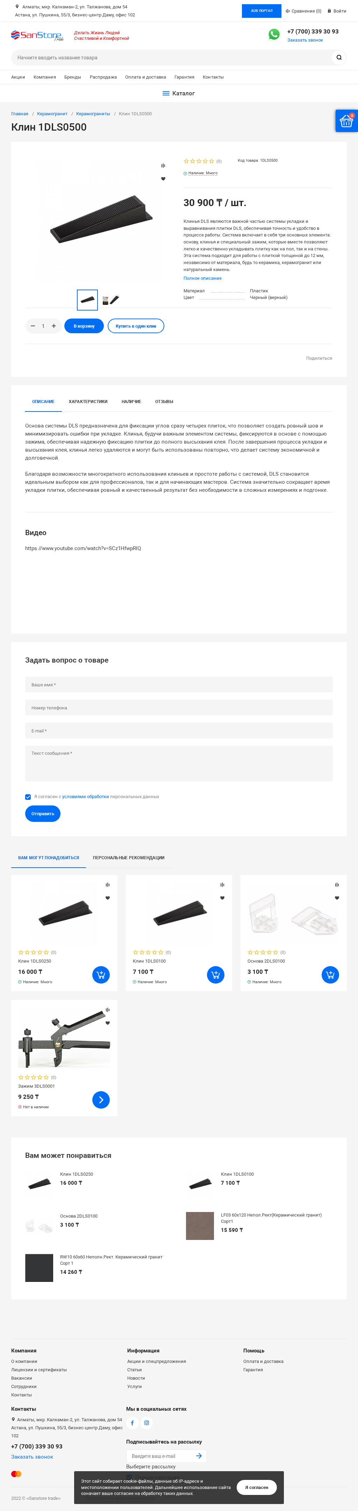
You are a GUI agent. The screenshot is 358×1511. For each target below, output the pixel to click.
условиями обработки (85, 796)
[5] (212, 162)
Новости (136, 1378)
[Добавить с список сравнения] (107, 884)
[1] (187, 162)
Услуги (134, 1386)
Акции (18, 77)
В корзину (84, 326)
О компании (24, 1361)
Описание (43, 401)
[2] (193, 162)
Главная (19, 113)
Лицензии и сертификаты (39, 1369)
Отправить (42, 813)
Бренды (72, 77)
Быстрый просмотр (64, 914)
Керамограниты (93, 113)
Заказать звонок (305, 40)
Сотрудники (24, 1386)
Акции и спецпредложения (156, 1361)
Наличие (132, 401)
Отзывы (164, 401)
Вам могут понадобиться (48, 857)
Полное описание (203, 278)
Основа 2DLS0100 (266, 961)
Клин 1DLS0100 (149, 961)
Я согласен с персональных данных (96, 796)
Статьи (134, 1369)
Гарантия (184, 77)
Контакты (213, 77)
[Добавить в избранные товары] (107, 897)
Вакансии (21, 1378)
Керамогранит (52, 113)
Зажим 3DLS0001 (36, 1086)
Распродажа (103, 77)
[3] (199, 162)
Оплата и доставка (145, 77)
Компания (45, 77)
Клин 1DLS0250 (34, 961)
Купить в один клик (136, 326)
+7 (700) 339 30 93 (313, 31)
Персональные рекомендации (128, 857)
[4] (205, 162)
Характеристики (88, 401)
